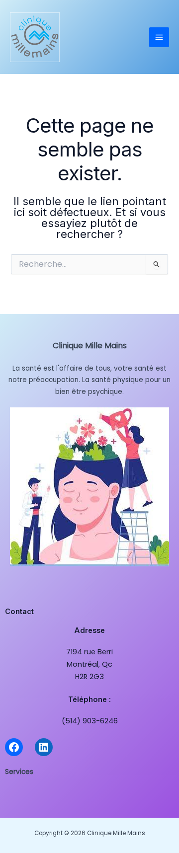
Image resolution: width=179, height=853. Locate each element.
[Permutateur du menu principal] (159, 37)
